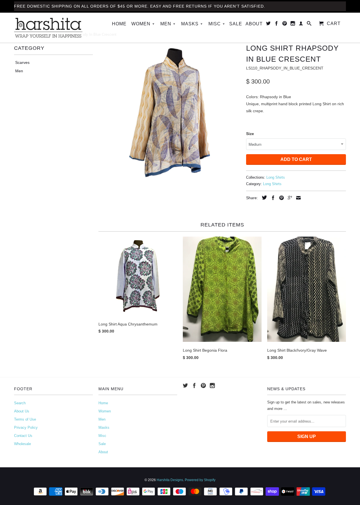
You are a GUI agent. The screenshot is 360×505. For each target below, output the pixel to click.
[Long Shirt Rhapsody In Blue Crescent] (169, 113)
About (254, 23)
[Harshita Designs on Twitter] (268, 24)
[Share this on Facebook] (271, 198)
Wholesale (22, 444)
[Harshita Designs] (53, 28)
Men (168, 23)
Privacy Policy (26, 427)
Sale (235, 23)
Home (119, 23)
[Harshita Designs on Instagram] (293, 24)
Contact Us (23, 436)
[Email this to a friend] (297, 198)
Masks (192, 23)
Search (20, 403)
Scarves (22, 62)
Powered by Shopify (200, 480)
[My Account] (301, 24)
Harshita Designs (170, 480)
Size (250, 133)
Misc (216, 23)
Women (143, 23)
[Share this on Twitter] (263, 197)
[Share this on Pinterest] (280, 198)
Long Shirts (275, 177)
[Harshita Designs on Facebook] (276, 24)
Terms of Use (25, 419)
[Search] (309, 24)
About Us (21, 411)
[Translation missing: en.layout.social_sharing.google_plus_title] (288, 198)
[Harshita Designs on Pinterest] (284, 24)
